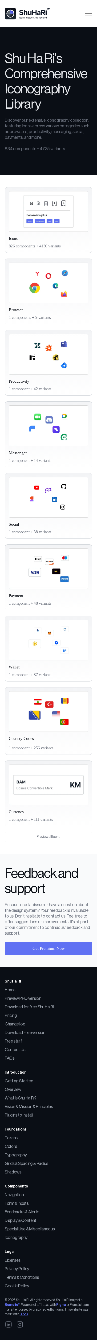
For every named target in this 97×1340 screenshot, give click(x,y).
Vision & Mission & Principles (29, 1106)
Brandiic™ (12, 1305)
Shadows (13, 1172)
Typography (16, 1155)
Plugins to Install (19, 1115)
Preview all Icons (48, 837)
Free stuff (13, 1041)
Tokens (11, 1138)
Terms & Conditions (22, 1277)
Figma (61, 1305)
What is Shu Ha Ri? (20, 1098)
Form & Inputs (16, 1203)
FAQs (10, 1058)
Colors (11, 1146)
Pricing (11, 1015)
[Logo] (30, 14)
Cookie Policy (17, 1286)
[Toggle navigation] (88, 14)
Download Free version (25, 1032)
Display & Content (20, 1220)
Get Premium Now (48, 948)
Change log (15, 1024)
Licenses (12, 1260)
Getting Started (19, 1081)
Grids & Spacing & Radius (26, 1163)
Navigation (14, 1195)
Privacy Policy (17, 1269)
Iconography (16, 1237)
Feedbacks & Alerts (22, 1212)
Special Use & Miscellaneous (30, 1229)
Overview (13, 1089)
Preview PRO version (23, 998)
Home (10, 990)
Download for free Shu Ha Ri (29, 1007)
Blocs (24, 1314)
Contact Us (15, 1050)
